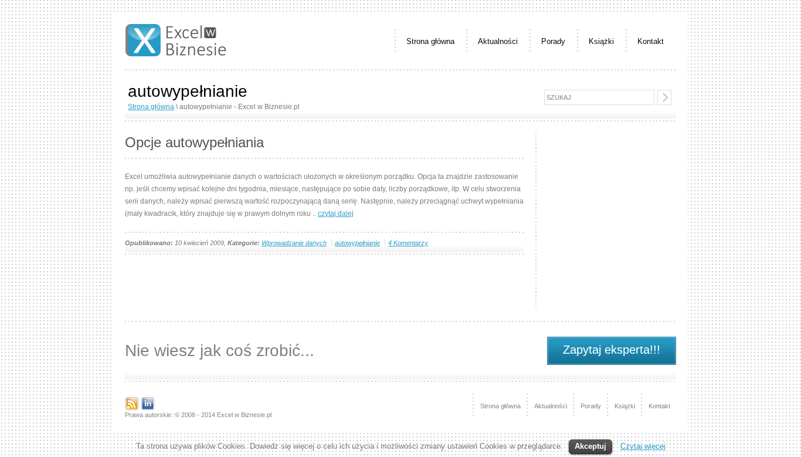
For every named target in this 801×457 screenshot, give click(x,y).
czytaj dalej (336, 213)
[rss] (132, 408)
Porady (553, 41)
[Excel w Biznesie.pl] (175, 54)
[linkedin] (148, 408)
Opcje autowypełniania (194, 142)
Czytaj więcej (643, 446)
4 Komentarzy (408, 242)
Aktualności (498, 41)
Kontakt (650, 41)
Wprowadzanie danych (294, 242)
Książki (601, 41)
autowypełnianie (357, 242)
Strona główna (430, 41)
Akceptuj (590, 446)
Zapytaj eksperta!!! (611, 349)
